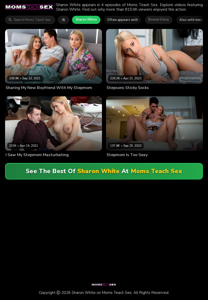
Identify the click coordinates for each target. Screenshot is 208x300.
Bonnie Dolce (158, 19)
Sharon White (86, 19)
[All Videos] (64, 20)
